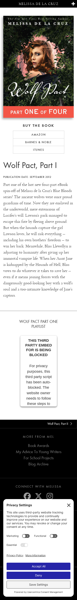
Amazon (38, 134)
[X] (38, 496)
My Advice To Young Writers (38, 451)
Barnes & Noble (38, 142)
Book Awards (38, 445)
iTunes (38, 149)
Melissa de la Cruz (39, 4)
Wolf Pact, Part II (58, 424)
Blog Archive (38, 464)
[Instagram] (49, 496)
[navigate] (73, 4)
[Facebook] (27, 496)
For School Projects (39, 458)
